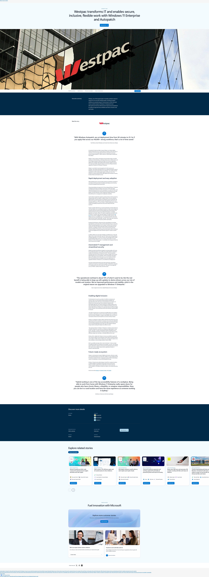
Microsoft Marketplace (84, 572)
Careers (110, 572)
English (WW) (2, 573)
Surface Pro (7, 571)
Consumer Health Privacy (4, 576)
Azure (12, 572)
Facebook (102, 370)
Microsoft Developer (48, 572)
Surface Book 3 (2, 571)
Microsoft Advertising (27, 572)
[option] (73, 452)
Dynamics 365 (15, 572)
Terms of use (26, 576)
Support (63, 571)
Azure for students (133, 571)
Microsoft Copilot (13, 571)
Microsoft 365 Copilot (35, 572)
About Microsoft (115, 572)
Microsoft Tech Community (74, 572)
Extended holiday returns (52, 571)
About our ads (35, 576)
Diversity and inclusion (138, 572)
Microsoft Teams (42, 572)
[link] (72, 91)
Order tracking (59, 571)
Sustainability (149, 572)
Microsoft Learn (55, 572)
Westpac (97, 370)
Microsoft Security (7, 572)
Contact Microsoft (12, 576)
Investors (132, 572)
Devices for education (77, 571)
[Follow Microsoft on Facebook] (79, 565)
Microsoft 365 (18, 571)
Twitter (105, 370)
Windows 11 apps (24, 571)
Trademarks (31, 576)
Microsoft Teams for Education (86, 571)
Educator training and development (113, 571)
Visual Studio (106, 572)
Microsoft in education (69, 571)
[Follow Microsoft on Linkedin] (82, 565)
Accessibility (144, 572)
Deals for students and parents (124, 571)
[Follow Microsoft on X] (77, 565)
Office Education (103, 571)
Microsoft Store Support (43, 571)
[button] (104, 25)
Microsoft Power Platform (92, 572)
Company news (120, 572)
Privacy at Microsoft (127, 572)
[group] (80, 471)
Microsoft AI (2, 572)
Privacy (17, 576)
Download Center (36, 571)
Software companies (100, 572)
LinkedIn (109, 370)
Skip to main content (4, 0)
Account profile (30, 571)
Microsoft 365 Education (96, 571)
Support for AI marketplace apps (64, 572)
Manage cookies (21, 576)
